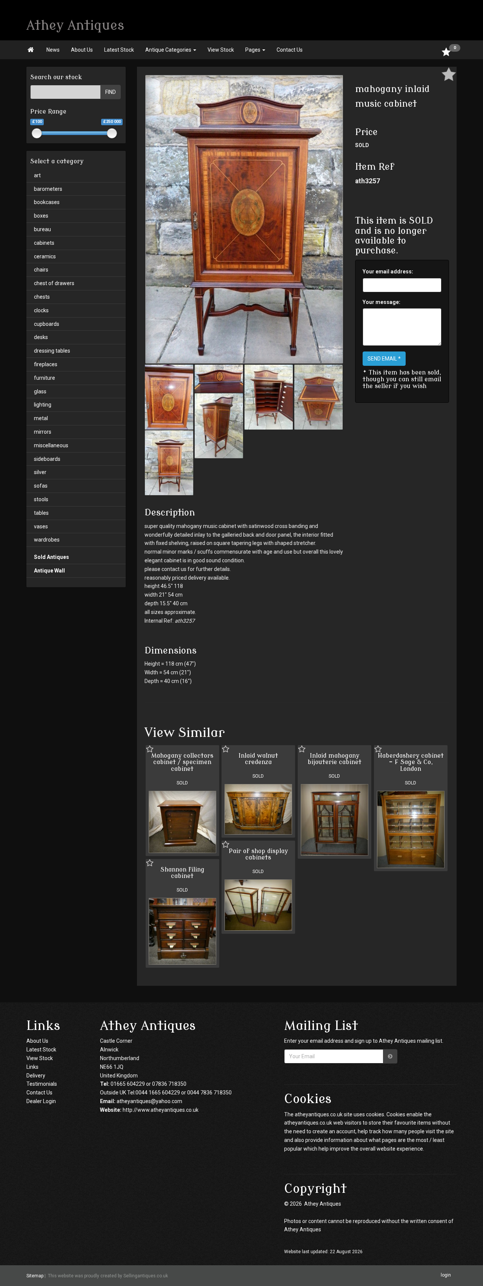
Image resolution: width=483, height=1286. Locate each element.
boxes (41, 216)
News (53, 50)
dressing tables (52, 351)
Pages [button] (253, 50)
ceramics (45, 256)
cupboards (46, 324)
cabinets (44, 243)
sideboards (47, 459)
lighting (42, 405)
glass (40, 391)
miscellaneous (51, 445)
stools (41, 499)
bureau (42, 229)
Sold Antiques (51, 557)
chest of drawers (54, 283)
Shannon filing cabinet (182, 873)
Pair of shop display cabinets (258, 854)
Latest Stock (119, 50)
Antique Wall (49, 571)
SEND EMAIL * (384, 359)
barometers (48, 189)
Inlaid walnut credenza (258, 759)
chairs (41, 270)
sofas (41, 486)
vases (41, 526)
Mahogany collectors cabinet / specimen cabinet (182, 762)
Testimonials (41, 1084)
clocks (41, 310)
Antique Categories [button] (168, 50)
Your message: (381, 302)
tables (41, 513)
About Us (82, 50)
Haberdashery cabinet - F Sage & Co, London (411, 762)
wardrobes (47, 540)
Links (32, 1067)
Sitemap (34, 1275)
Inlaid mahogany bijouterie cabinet (334, 759)
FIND (110, 92)
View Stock (221, 50)
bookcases (47, 202)
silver (40, 472)
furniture (44, 378)
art (37, 175)
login (446, 1275)
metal (41, 418)
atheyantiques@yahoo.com (149, 1101)
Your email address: (388, 272)
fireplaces (45, 364)
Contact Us (290, 50)
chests (42, 297)
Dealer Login (41, 1101)
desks (41, 337)
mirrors (42, 432)
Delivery (35, 1076)
